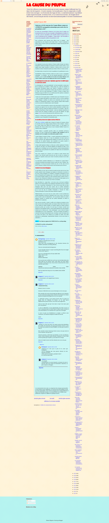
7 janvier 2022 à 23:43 (52, 346)
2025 (75, 37)
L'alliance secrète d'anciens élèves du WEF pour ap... (78, 134)
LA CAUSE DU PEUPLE (46, 5)
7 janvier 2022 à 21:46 (50, 238)
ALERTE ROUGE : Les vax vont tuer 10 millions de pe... (78, 406)
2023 (75, 41)
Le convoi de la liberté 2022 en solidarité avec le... (78, 144)
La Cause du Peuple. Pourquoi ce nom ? (78, 388)
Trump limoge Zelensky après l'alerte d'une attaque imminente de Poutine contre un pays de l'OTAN (28, 117)
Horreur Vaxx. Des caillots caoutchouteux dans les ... (79, 76)
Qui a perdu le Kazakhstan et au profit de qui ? (78, 336)
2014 (75, 487)
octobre (77, 49)
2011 (75, 493)
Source (36, 221)
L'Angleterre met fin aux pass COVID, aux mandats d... (78, 218)
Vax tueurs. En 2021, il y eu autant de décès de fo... (78, 196)
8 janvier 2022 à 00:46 (52, 359)
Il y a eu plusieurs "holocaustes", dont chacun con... (78, 286)
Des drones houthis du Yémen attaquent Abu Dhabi (78, 252)
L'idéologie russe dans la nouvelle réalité (78, 111)
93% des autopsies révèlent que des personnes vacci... (78, 269)
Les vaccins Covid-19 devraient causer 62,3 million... (78, 128)
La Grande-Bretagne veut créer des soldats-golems (78, 412)
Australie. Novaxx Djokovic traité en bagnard (78, 358)
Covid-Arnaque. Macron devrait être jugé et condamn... (78, 100)
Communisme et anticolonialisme (78, 378)
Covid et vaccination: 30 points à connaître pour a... (79, 430)
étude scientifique (41, 122)
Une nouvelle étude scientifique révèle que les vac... (78, 94)
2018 (75, 479)
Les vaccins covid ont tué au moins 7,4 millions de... (78, 468)
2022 (75, 43)
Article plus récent (39, 398)
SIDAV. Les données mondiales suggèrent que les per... (78, 207)
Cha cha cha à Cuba (78, 291)
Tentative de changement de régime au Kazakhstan (78, 394)
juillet (76, 55)
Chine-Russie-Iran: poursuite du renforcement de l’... (78, 82)
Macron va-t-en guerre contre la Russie (78, 228)
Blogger (61, 520)
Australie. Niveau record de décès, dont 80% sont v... (78, 224)
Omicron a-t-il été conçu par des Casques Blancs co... (78, 383)
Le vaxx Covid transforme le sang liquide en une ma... (78, 325)
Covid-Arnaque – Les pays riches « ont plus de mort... (78, 201)
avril (76, 61)
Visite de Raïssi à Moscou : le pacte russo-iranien (78, 190)
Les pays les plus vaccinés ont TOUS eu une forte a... (78, 71)
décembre (77, 45)
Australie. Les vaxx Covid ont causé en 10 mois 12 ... (79, 331)
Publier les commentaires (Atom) (48, 405)
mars (76, 63)
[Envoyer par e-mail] (38, 232)
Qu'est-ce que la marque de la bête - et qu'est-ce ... (78, 156)
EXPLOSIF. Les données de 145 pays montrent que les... (78, 314)
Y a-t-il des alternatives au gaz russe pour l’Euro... (78, 122)
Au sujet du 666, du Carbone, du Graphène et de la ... (78, 280)
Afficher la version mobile (52, 401)
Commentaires (31, 503)
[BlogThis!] (39, 232)
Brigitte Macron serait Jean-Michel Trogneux (78, 213)
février (76, 65)
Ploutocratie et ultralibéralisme (78, 363)
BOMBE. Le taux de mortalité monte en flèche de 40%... (78, 436)
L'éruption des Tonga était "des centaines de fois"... (78, 167)
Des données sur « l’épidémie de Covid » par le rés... (79, 263)
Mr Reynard (44, 346)
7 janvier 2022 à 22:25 (49, 283)
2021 (75, 473)
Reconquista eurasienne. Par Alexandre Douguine (78, 275)
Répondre (40, 272)
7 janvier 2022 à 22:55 (49, 322)
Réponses (42, 344)
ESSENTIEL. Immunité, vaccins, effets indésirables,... (78, 341)
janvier (77, 67)
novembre (77, 47)
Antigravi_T (41, 276)
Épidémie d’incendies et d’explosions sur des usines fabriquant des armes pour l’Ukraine (28, 163)
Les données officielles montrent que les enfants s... (78, 88)
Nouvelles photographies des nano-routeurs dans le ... (78, 234)
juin (76, 57)
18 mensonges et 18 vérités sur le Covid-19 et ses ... (78, 106)
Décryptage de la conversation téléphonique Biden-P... (78, 424)
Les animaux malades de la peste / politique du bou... (78, 185)
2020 (75, 475)
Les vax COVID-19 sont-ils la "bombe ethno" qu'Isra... (79, 258)
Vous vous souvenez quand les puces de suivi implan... (78, 399)
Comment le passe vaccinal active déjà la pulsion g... (78, 418)
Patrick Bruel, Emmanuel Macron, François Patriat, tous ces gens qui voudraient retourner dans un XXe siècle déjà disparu (28, 53)
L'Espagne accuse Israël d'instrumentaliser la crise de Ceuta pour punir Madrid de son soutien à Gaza (28, 133)
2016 (75, 483)
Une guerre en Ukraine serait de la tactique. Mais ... (78, 162)
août (76, 53)
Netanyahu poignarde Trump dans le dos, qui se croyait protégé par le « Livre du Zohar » (28, 103)
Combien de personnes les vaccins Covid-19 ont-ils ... (78, 302)
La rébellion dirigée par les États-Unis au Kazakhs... (78, 373)
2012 (75, 491)
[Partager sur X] (41, 232)
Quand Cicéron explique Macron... (78, 457)
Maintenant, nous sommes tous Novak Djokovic (78, 117)
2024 (75, 40)
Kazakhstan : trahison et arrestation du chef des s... (78, 353)
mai (76, 59)
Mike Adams (44, 226)
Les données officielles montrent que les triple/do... (78, 368)
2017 (75, 481)
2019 (75, 477)
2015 (75, 485)
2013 (75, 489)
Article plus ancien (64, 398)
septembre (77, 51)
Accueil (52, 398)
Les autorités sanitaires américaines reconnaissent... (78, 463)
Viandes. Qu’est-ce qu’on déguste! (78, 441)
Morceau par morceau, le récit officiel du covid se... (79, 172)
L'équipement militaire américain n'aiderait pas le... (78, 178)
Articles (29, 500)
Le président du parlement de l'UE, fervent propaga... (78, 320)
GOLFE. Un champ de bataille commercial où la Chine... (79, 308)
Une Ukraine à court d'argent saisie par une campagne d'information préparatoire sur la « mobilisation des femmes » (28, 148)
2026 (75, 36)
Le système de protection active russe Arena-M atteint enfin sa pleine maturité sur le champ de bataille (28, 70)
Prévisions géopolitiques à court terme (78, 140)
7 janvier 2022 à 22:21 (49, 276)
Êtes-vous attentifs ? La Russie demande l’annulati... (78, 296)
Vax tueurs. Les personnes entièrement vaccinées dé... (78, 446)
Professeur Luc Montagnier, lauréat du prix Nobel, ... (78, 246)
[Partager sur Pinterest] (43, 232)
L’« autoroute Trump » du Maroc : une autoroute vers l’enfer (28, 174)
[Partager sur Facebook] (42, 232)
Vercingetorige (41, 238)
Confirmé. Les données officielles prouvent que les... (78, 150)
